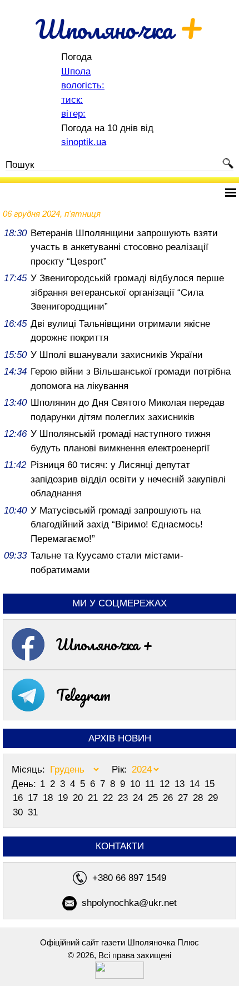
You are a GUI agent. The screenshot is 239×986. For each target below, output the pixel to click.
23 (124, 798)
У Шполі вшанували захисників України (117, 355)
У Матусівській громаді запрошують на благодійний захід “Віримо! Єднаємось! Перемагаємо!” (117, 524)
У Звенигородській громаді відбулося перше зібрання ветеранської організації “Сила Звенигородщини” (127, 292)
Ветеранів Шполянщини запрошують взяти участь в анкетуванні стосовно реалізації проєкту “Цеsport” (124, 247)
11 (151, 784)
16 (19, 798)
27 (184, 798)
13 (181, 784)
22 (109, 798)
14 (196, 784)
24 (139, 798)
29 (213, 798)
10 (136, 784)
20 (79, 798)
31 (33, 812)
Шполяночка (120, 28)
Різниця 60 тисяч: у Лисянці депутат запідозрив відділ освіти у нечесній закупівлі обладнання (128, 479)
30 (19, 812)
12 (166, 784)
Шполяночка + (104, 644)
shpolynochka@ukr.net (129, 903)
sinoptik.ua (83, 142)
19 (64, 798)
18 (49, 798)
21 (94, 798)
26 (169, 798)
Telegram (83, 695)
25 (154, 798)
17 (34, 798)
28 (199, 798)
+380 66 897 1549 (129, 878)
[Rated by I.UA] (119, 975)
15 (210, 784)
